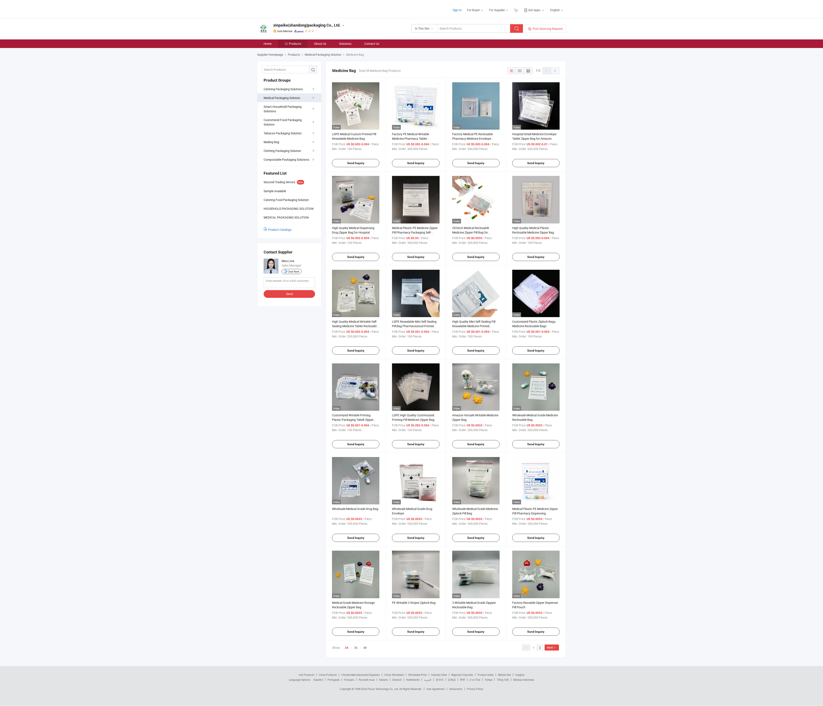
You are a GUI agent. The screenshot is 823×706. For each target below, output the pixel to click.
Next (550, 647)
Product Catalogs (279, 230)
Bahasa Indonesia (523, 679)
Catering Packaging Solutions (283, 89)
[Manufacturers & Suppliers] (284, 8)
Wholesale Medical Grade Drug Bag (355, 509)
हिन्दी (462, 679)
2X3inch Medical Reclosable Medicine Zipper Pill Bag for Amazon (470, 232)
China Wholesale (394, 674)
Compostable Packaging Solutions (286, 159)
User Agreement (435, 689)
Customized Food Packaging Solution (283, 122)
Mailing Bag (271, 142)
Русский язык (367, 679)
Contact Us (371, 44)
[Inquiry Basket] (516, 10)
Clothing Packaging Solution (282, 151)
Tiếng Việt (503, 679)
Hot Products (306, 674)
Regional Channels (462, 674)
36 (355, 648)
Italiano (383, 679)
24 (346, 647)
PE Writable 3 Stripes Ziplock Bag (414, 603)
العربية (427, 679)
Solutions (345, 44)
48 (365, 648)
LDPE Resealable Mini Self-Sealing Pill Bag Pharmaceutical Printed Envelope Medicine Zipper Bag (414, 326)
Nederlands (413, 679)
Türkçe (488, 679)
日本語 (452, 679)
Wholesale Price (417, 674)
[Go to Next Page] (555, 70)
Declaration (456, 689)
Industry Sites (439, 674)
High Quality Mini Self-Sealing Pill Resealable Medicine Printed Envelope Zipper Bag (473, 326)
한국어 (439, 679)
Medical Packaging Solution (282, 98)
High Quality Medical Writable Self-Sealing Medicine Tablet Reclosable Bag (355, 326)
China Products (328, 674)
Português (333, 679)
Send (289, 294)
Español (318, 679)
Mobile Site (504, 674)
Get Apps (534, 10)
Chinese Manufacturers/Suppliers (360, 674)
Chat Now (293, 271)
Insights (519, 674)
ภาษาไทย (474, 679)
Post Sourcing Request (548, 29)
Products (295, 44)
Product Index (486, 674)
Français (349, 679)
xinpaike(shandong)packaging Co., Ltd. (307, 25)
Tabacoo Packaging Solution (283, 133)
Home (268, 44)
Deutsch (397, 679)
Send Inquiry (355, 163)
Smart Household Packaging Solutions (283, 109)
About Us (320, 44)
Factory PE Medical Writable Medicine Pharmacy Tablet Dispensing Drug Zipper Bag (410, 138)
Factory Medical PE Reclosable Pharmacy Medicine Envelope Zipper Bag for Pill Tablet (472, 138)
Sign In (457, 10)
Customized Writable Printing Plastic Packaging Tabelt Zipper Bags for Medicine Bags (353, 419)
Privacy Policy (475, 689)
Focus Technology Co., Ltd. (383, 689)
